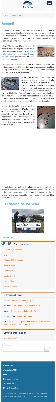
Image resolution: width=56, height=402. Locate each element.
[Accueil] (28, 5)
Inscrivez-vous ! (10, 338)
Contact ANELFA (10, 370)
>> (47, 349)
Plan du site (8, 366)
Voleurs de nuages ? (25, 316)
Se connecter (8, 383)
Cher (6, 255)
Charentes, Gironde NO (13, 249)
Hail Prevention (12, 388)
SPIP (39, 396)
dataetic (47, 396)
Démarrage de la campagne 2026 (26, 306)
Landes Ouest (9, 276)
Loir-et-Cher (9, 281)
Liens (5, 374)
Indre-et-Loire (9, 265)
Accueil (6, 15)
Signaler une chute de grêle (23, 300)
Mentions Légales (10, 379)
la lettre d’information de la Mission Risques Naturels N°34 (18, 54)
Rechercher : (7, 345)
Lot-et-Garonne (10, 286)
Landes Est (8, 270)
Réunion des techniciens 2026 (23, 311)
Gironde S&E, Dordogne (13, 260)
